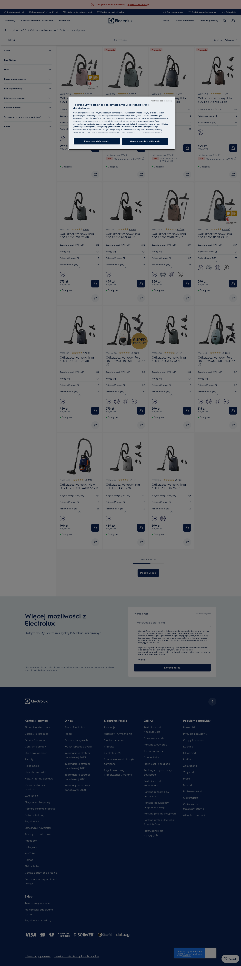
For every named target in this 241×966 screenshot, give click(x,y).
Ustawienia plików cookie (96, 141)
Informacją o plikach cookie (104, 132)
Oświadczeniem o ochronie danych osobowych (141, 132)
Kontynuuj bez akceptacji (161, 101)
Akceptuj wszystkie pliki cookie (145, 141)
